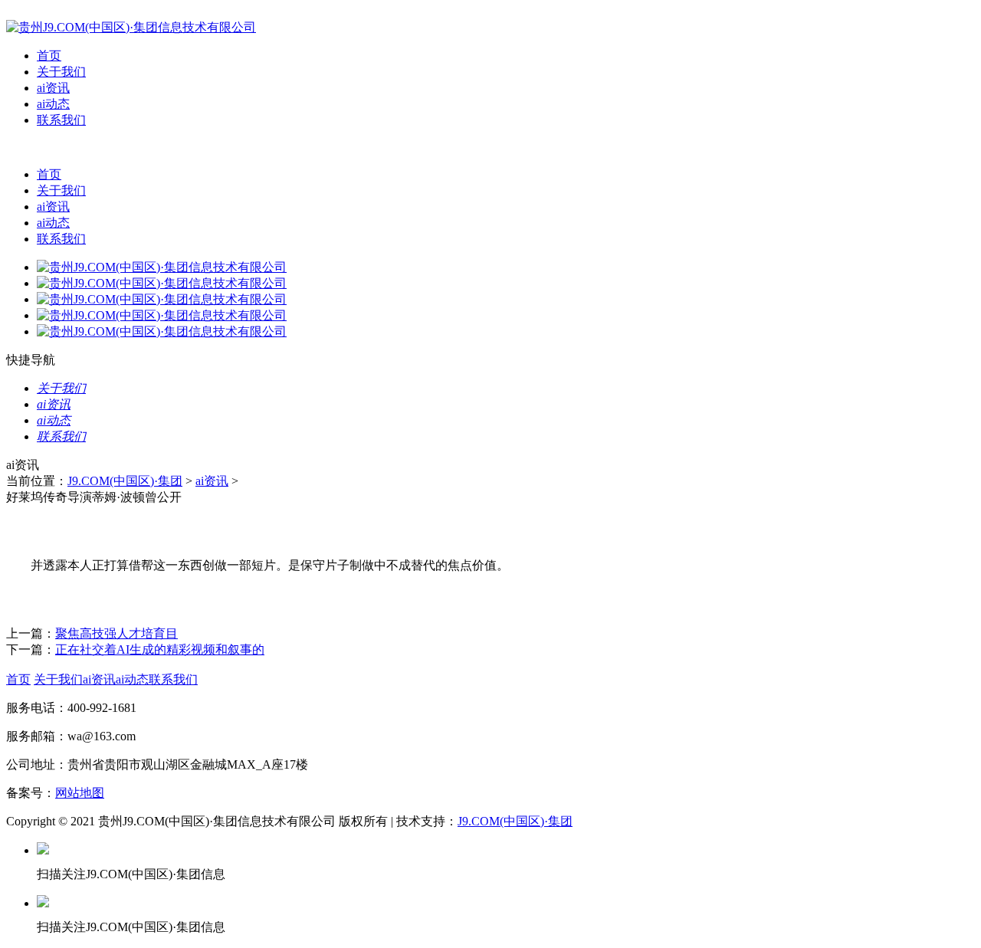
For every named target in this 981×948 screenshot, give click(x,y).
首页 (49, 55)
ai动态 (53, 103)
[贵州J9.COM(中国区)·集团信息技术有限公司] (131, 27)
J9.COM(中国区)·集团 (124, 480)
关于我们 (61, 71)
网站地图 (79, 792)
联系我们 (61, 119)
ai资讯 (53, 87)
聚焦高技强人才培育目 (116, 633)
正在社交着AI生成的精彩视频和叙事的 (159, 649)
